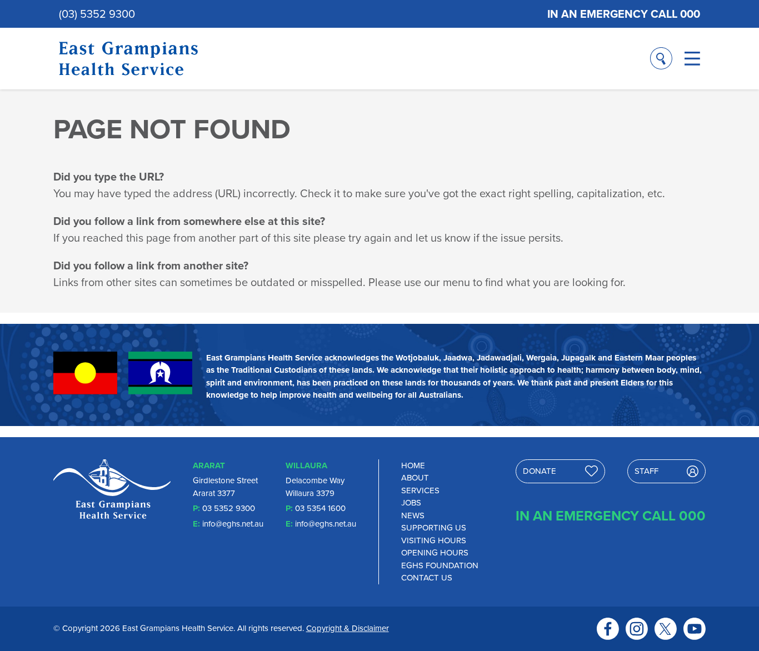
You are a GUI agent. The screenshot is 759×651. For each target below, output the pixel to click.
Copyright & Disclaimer (347, 628)
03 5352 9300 (228, 508)
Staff (646, 471)
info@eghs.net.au (232, 524)
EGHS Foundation (439, 565)
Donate (539, 471)
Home (413, 465)
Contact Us (426, 578)
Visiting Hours (433, 540)
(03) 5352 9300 (97, 14)
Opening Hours (434, 553)
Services (420, 490)
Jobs (411, 503)
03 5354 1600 (320, 508)
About (415, 478)
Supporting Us (433, 528)
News (413, 515)
